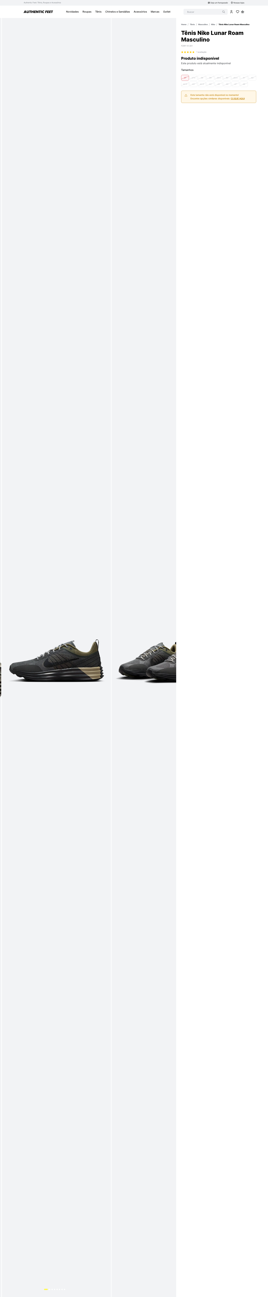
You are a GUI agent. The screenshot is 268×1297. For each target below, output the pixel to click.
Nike (213, 24)
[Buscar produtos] (223, 11)
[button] (185, 78)
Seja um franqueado (219, 3)
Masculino (203, 24)
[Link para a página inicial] (183, 24)
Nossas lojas (238, 3)
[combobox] (205, 12)
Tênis (192, 24)
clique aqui (238, 98)
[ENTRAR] (231, 12)
